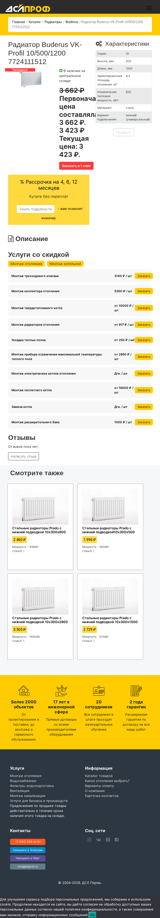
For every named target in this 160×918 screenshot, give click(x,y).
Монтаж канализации (27, 796)
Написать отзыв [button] (23, 456)
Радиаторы (53, 22)
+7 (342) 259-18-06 (28, 841)
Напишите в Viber (28, 858)
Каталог (35, 22)
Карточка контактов (102, 796)
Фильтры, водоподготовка (32, 786)
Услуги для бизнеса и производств (39, 801)
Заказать (143, 276)
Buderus (72, 22)
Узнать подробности (36, 209)
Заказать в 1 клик (76, 166)
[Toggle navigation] (149, 8)
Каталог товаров (99, 776)
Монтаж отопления (26, 264)
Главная (18, 22)
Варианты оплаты (99, 786)
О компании (95, 791)
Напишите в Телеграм (28, 850)
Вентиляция (19, 791)
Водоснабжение (23, 781)
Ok (92, 915)
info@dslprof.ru (28, 866)
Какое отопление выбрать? (107, 781)
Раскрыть (123, 132)
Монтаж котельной (65, 264)
